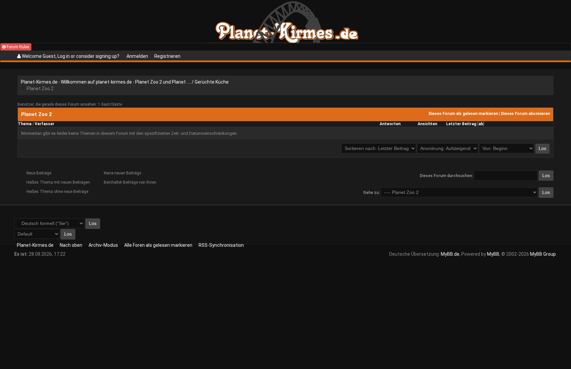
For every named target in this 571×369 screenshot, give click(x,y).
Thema (24, 124)
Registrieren (167, 56)
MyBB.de (450, 254)
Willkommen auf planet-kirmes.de (96, 82)
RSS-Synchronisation (221, 245)
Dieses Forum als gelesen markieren (463, 113)
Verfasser (44, 124)
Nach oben (71, 245)
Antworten (390, 124)
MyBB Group (543, 254)
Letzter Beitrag (461, 124)
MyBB (493, 254)
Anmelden (137, 56)
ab (480, 124)
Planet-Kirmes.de (39, 82)
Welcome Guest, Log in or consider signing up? (70, 56)
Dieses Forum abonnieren (525, 113)
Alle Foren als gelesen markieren (158, 245)
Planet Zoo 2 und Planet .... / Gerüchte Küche (182, 82)
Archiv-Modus (103, 245)
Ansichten (427, 124)
